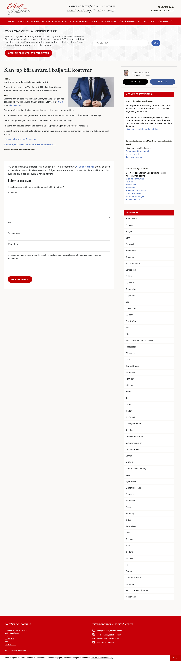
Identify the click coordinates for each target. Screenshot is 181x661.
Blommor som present (136, 190)
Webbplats (13, 244)
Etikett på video (79, 21)
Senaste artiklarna (28, 21)
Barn (128, 238)
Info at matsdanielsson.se (15, 650)
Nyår (128, 475)
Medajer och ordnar (134, 436)
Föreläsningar (165, 7)
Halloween (130, 372)
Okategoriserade (133, 488)
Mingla (129, 456)
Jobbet (129, 392)
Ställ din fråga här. (85, 167)
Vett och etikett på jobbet (137, 590)
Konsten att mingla (134, 157)
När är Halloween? (134, 193)
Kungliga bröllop (133, 424)
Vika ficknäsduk (133, 199)
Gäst (128, 359)
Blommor (130, 257)
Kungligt (129, 430)
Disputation (131, 295)
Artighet (129, 231)
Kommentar (14, 192)
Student (129, 552)
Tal (127, 565)
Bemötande (131, 251)
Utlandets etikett (133, 577)
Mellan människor (134, 443)
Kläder (129, 411)
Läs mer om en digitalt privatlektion (142, 129)
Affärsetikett (131, 218)
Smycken (130, 539)
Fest (128, 327)
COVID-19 (130, 283)
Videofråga (131, 597)
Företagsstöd (165, 21)
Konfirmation (131, 417)
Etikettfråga (131, 321)
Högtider (130, 379)
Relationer (130, 501)
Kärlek (129, 404)
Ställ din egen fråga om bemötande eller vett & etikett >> (30, 144)
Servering (130, 513)
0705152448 (10, 645)
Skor (128, 533)
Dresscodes (131, 308)
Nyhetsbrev (131, 481)
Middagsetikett (132, 449)
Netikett (129, 462)
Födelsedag (131, 347)
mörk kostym (14, 105)
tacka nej (130, 558)
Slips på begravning (135, 179)
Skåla (128, 520)
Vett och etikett (132, 154)
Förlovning (130, 353)
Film (128, 334)
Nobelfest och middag (136, 468)
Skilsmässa (131, 526)
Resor (128, 507)
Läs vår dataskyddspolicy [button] (102, 658)
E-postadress (14, 233)
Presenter (130, 494)
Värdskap (130, 584)
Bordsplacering (133, 263)
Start (11, 21)
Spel (128, 545)
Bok (152, 21)
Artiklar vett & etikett (161, 10)
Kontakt (143, 21)
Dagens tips (131, 289)
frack (60, 102)
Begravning (131, 244)
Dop (127, 302)
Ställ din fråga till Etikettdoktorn (28, 53)
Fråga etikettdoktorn (103, 21)
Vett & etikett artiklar (54, 21)
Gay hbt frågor (132, 366)
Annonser (130, 225)
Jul (127, 398)
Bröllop (129, 276)
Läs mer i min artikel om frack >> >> (20, 139)
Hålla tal (129, 182)
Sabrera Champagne (135, 196)
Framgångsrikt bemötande (138, 151)
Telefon (129, 571)
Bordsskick (131, 185)
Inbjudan (129, 385)
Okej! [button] (175, 658)
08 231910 (9, 639)
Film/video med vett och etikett (140, 340)
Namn (11, 222)
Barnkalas (130, 188)
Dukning (129, 315)
